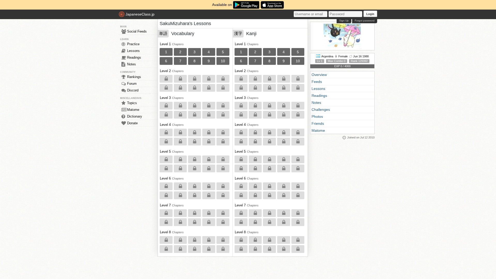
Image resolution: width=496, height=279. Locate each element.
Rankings (134, 77)
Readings (134, 57)
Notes (131, 64)
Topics (132, 103)
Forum (132, 84)
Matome (133, 110)
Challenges (321, 109)
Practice (133, 44)
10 (223, 61)
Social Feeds (137, 31)
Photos (317, 116)
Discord (132, 90)
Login (370, 14)
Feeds (317, 82)
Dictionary (134, 116)
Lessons (133, 51)
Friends (318, 123)
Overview (319, 75)
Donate (132, 123)
